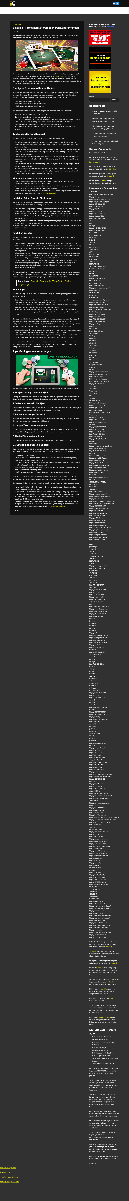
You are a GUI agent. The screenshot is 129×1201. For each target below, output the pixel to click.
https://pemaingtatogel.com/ (99, 606)
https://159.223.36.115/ (97, 592)
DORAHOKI (93, 233)
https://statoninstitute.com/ (99, 719)
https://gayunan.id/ (96, 765)
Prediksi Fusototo (95, 312)
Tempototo (93, 350)
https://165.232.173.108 (97, 211)
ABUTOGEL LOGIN (95, 1094)
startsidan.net (94, 293)
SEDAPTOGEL (94, 257)
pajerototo (93, 678)
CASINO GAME (17, 24)
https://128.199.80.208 (97, 872)
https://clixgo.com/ (95, 824)
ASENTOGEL (93, 250)
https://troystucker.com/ (97, 937)
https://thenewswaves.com (98, 853)
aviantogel (100, 968)
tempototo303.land (96, 235)
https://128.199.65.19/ (97, 321)
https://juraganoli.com (97, 218)
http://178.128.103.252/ (97, 319)
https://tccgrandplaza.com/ (98, 305)
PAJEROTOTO (94, 247)
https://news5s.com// (96, 810)
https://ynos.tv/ (94, 717)
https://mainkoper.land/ (8, 1168)
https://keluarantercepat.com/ (99, 199)
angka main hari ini (96, 602)
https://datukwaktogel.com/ (99, 465)
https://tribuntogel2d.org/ (9, 1177)
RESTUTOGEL (94, 264)
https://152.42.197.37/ (97, 903)
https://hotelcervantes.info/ (98, 525)
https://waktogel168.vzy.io (98, 324)
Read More (17, 511)
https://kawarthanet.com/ (98, 923)
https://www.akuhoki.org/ (98, 642)
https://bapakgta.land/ (97, 230)
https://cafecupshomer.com (99, 832)
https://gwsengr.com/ (96, 930)
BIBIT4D (92, 273)
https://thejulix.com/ (96, 499)
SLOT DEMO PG (95, 281)
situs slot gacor (94, 690)
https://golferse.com (96, 836)
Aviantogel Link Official (100, 1050)
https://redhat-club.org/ (97, 307)
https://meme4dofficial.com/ (99, 458)
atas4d (91, 441)
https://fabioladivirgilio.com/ (99, 374)
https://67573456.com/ (97, 439)
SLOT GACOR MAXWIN (97, 266)
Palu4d (91, 357)
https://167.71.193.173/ (97, 808)
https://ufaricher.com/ (97, 384)
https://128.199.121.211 (97, 750)
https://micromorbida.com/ (98, 927)
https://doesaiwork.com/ (98, 494)
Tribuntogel (93, 386)
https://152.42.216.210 (97, 753)
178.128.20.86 (94, 899)
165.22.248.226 (94, 889)
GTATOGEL (93, 259)
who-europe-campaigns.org (99, 300)
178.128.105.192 (94, 892)
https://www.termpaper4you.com (101, 194)
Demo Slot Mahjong (96, 331)
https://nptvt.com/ (95, 290)
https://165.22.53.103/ (97, 805)
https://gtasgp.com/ (96, 616)
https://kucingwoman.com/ (98, 638)
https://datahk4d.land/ (97, 757)
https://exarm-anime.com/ (98, 372)
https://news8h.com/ (96, 511)
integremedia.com (95, 364)
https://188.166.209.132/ (97, 422)
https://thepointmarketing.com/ (100, 932)
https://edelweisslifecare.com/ (100, 915)
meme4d (92, 626)
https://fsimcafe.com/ (96, 812)
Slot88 (91, 396)
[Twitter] (117, 3)
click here (110, 26)
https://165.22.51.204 (96, 209)
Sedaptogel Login (95, 408)
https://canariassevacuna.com (100, 777)
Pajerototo (93, 353)
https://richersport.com (97, 772)
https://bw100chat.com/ (97, 815)
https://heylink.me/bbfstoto (99, 530)
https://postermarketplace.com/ (100, 925)
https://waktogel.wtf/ (96, 436)
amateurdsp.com (95, 654)
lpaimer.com (93, 731)
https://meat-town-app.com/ (99, 288)
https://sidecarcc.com (97, 197)
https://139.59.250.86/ (97, 432)
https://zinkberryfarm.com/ (98, 798)
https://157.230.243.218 (97, 882)
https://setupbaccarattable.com (100, 774)
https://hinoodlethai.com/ (98, 520)
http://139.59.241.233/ (97, 434)
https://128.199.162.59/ (97, 594)
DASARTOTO (93, 276)
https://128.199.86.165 (97, 204)
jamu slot (92, 741)
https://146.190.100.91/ (97, 420)
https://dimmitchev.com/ (97, 935)
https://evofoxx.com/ (96, 491)
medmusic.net (94, 542)
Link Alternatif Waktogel (97, 403)
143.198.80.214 (94, 887)
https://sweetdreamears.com (99, 851)
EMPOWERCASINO (49, 193)
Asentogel (92, 355)
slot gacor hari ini (95, 683)
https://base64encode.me (98, 856)
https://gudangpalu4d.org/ (9, 1182)
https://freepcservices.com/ (99, 508)
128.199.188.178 (94, 896)
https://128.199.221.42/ (97, 314)
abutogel (92, 1111)
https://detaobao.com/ (97, 633)
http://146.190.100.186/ (97, 451)
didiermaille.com (95, 868)
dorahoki (92, 453)
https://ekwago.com (96, 858)
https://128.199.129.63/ (97, 427)
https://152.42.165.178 (97, 214)
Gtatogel (92, 348)
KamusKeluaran (94, 162)
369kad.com (93, 800)
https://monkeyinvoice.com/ (99, 803)
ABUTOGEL (93, 252)
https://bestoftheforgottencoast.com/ (102, 501)
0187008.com (94, 297)
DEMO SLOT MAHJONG (97, 278)
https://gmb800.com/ (96, 767)
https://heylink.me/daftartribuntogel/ (102, 503)
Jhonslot (92, 367)
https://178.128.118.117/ (97, 599)
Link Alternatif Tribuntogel (101, 1037)
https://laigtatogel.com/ (97, 743)
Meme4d (92, 341)
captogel (92, 669)
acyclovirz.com (94, 733)
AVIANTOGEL (94, 261)
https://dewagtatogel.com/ (98, 609)
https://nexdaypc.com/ (97, 920)
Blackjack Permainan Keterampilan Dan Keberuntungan (46, 27)
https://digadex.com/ (96, 472)
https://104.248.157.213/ (97, 590)
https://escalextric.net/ (97, 523)
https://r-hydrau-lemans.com (99, 846)
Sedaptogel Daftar (95, 410)
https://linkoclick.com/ (97, 302)
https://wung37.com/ (96, 376)
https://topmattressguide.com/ (100, 527)
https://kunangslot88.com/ (98, 635)
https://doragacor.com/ (97, 460)
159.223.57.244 (94, 894)
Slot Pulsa (92, 242)
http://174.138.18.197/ (96, 585)
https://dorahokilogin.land (98, 841)
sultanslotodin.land (96, 556)
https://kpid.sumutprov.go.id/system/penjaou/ (105, 817)
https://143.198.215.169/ (97, 228)
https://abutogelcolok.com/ (98, 463)
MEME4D (112, 169)
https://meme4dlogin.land (98, 762)
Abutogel (92, 343)
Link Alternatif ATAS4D (97, 456)
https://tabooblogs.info (97, 848)
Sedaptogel (93, 345)
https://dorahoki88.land (97, 844)
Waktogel (92, 336)
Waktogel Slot (109, 1064)
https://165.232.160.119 (97, 880)
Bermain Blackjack (61, 76)
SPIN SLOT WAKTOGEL (97, 482)
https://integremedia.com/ (98, 537)
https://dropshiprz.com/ (97, 448)
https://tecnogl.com (96, 863)
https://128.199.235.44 (97, 206)
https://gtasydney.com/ (97, 614)
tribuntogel (93, 444)
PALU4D (92, 240)
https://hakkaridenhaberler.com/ (100, 496)
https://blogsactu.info (96, 865)
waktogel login (5, 1172)
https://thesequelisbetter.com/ (100, 309)
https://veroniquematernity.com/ (100, 908)
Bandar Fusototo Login (97, 269)
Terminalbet (93, 362)
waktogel (92, 549)
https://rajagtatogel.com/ (98, 611)
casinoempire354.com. (58, 506)
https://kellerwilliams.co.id (98, 884)
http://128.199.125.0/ (96, 664)
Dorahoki (110, 176)
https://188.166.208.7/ (97, 317)
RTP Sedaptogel (98, 1056)
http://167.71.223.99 (96, 755)
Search (91, 97)
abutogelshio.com (95, 791)
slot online (93, 681)
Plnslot (91, 369)
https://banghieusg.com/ (98, 535)
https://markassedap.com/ (98, 477)
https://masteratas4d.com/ (98, 470)
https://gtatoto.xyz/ (96, 901)
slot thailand (93, 571)
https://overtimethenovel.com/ (100, 906)
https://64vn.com (95, 860)
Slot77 (91, 245)
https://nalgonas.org (96, 769)
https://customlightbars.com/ (99, 918)
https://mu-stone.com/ (97, 911)
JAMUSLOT (93, 578)
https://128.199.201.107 (97, 877)
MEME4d (112, 998)
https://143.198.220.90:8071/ (99, 822)
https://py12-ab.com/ (96, 518)
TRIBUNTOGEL (94, 489)
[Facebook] (114, 3)
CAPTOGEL (93, 271)
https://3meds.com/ (96, 913)
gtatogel (92, 221)
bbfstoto (92, 544)
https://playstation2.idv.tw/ (98, 793)
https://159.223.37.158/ (97, 326)
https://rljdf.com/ (95, 721)
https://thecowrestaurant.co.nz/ (100, 796)
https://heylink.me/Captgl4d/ (99, 202)
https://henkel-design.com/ (98, 513)
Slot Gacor (93, 329)
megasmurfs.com (95, 829)
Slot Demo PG (94, 333)
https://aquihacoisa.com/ (98, 707)
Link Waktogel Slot (98, 1042)
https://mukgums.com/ (97, 539)
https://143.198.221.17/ (97, 429)
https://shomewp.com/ (97, 515)
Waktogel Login (94, 400)
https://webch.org (95, 834)
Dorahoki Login (101, 1047)
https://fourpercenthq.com (98, 839)
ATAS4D (92, 563)
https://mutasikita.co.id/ (97, 748)
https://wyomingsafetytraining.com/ (101, 446)
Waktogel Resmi (98, 1039)
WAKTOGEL (93, 475)
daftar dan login (105, 1017)
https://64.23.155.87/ (96, 597)
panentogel (93, 547)
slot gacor (92, 688)
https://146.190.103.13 (97, 875)
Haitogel (104, 181)
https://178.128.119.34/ (97, 568)
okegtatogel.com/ (95, 760)
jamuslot (92, 621)
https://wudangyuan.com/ (98, 566)
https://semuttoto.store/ (97, 468)
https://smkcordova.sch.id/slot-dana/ (102, 820)
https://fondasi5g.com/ (97, 645)
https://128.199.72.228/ (97, 506)
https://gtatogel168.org (97, 216)
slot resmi (92, 685)
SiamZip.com (93, 736)
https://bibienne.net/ (96, 285)
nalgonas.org (93, 295)
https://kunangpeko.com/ (98, 640)
